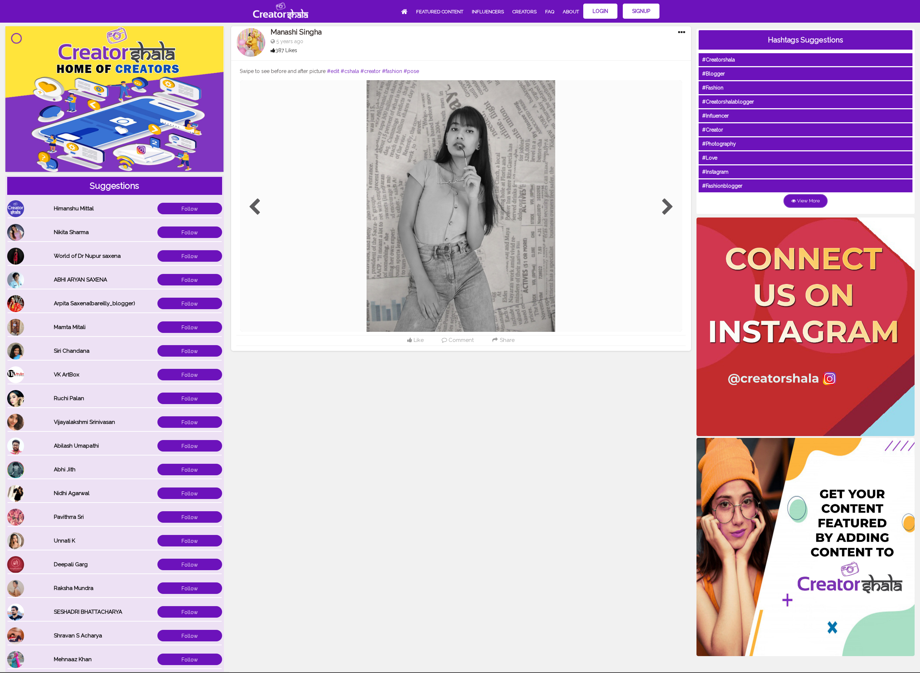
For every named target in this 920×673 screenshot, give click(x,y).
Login (600, 11)
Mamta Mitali (70, 327)
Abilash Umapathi (76, 446)
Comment (460, 340)
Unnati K (64, 540)
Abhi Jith (64, 469)
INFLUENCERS (488, 11)
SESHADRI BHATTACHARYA (88, 612)
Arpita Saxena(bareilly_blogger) (94, 303)
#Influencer (715, 116)
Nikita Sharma (71, 232)
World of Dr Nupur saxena (87, 256)
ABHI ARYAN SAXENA (80, 279)
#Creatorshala (718, 60)
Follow (189, 209)
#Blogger (713, 74)
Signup (641, 11)
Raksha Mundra (73, 588)
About (571, 11)
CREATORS (524, 11)
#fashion (392, 71)
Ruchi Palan (69, 398)
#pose (411, 71)
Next (667, 207)
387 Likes (286, 50)
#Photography (719, 144)
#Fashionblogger (722, 186)
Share (506, 340)
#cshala (350, 71)
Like (418, 340)
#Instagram (715, 172)
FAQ (549, 11)
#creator (370, 71)
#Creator (712, 130)
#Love (709, 158)
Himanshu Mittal (74, 208)
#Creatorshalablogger (728, 102)
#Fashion (712, 88)
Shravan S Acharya (78, 635)
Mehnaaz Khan (73, 659)
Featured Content (439, 11)
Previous (254, 207)
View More (808, 200)
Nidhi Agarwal (71, 493)
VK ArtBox (66, 374)
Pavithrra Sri (69, 517)
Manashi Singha (296, 32)
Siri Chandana (71, 351)
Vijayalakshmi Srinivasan (84, 422)
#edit (333, 71)
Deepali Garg (71, 564)
